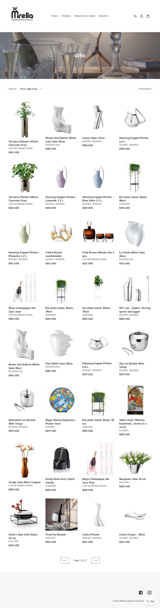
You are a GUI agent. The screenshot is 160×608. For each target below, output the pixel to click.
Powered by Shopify (142, 601)
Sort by (13, 89)
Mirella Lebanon (127, 601)
